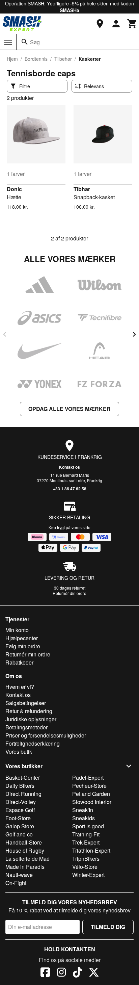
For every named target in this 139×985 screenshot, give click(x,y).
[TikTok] (77, 973)
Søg (35, 42)
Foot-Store (18, 818)
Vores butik (18, 751)
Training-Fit (86, 834)
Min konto (17, 630)
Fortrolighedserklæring (32, 743)
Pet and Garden (91, 794)
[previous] (4, 334)
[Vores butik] (99, 23)
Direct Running (23, 794)
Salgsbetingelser (25, 703)
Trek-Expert (86, 842)
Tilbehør (63, 58)
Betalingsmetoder (26, 727)
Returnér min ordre (27, 654)
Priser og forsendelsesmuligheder (45, 735)
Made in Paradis (25, 867)
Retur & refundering (28, 711)
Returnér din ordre (69, 593)
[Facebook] (45, 973)
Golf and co (19, 834)
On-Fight (15, 883)
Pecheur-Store (89, 785)
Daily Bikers (19, 785)
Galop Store (19, 826)
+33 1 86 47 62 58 (69, 489)
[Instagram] (61, 973)
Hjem (12, 58)
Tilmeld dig (108, 927)
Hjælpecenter (21, 638)
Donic (14, 189)
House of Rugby (24, 850)
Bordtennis (36, 58)
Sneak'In (82, 810)
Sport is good (88, 826)
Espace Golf (20, 810)
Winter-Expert (88, 875)
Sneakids (83, 818)
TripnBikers (86, 858)
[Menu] (8, 42)
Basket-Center (22, 777)
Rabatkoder (19, 662)
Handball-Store (23, 842)
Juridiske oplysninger (30, 719)
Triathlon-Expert (91, 850)
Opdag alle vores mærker (69, 409)
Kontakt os (69, 467)
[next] (134, 334)
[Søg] (25, 42)
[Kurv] (132, 23)
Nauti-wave (19, 875)
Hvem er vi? (19, 687)
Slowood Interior (91, 802)
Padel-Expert (88, 777)
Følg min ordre (22, 646)
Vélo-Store (85, 867)
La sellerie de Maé (27, 858)
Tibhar (82, 189)
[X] (93, 973)
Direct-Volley (20, 802)
